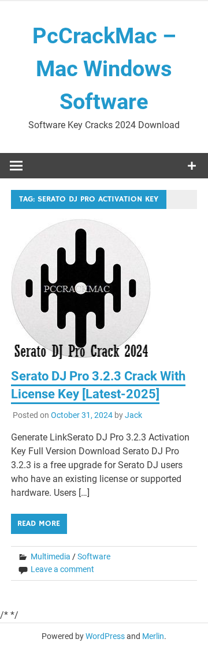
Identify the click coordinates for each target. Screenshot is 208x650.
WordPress (105, 636)
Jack (133, 415)
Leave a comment (62, 569)
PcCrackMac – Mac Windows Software (104, 68)
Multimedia (50, 556)
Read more (38, 523)
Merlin (153, 636)
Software (93, 556)
